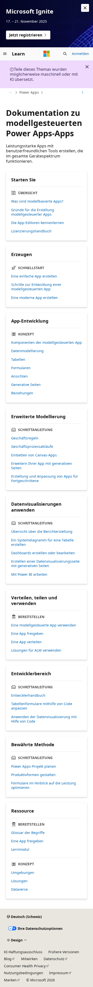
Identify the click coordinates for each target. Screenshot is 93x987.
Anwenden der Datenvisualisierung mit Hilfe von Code (44, 719)
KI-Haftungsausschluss (23, 952)
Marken (10, 980)
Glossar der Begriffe (28, 833)
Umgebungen (22, 872)
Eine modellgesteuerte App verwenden (43, 625)
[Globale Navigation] (5, 53)
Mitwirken (29, 958)
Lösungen (19, 881)
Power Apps (29, 92)
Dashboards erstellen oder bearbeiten (43, 553)
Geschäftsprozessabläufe (32, 446)
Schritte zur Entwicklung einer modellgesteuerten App (36, 286)
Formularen (21, 368)
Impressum (58, 972)
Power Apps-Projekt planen (33, 766)
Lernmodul (20, 849)
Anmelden (80, 53)
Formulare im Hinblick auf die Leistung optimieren (43, 785)
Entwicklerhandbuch (28, 695)
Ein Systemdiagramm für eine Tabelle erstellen (42, 542)
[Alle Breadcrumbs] (10, 93)
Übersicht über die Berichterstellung (41, 531)
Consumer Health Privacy (25, 966)
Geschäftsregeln (24, 438)
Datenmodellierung (27, 351)
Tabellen (18, 359)
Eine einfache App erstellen (34, 276)
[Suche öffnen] (65, 53)
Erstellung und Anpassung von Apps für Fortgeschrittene (44, 478)
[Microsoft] (46, 54)
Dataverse (19, 889)
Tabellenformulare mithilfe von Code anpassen (41, 706)
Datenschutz (54, 958)
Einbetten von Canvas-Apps (34, 455)
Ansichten (19, 376)
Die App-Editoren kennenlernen (37, 223)
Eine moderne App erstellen (34, 297)
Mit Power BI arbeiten (29, 574)
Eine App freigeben (27, 633)
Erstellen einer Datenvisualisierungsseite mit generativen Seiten (45, 563)
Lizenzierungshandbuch (31, 231)
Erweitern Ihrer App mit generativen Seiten (41, 465)
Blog (7, 958)
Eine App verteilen (26, 642)
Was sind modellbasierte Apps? (37, 201)
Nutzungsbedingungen (23, 972)
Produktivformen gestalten (33, 775)
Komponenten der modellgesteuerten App (46, 342)
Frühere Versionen (63, 952)
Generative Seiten (26, 384)
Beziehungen (22, 393)
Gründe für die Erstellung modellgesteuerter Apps (32, 212)
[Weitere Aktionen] (82, 93)
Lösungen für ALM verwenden (36, 650)
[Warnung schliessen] (85, 8)
